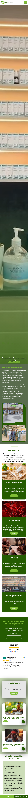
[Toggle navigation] (25, 2)
